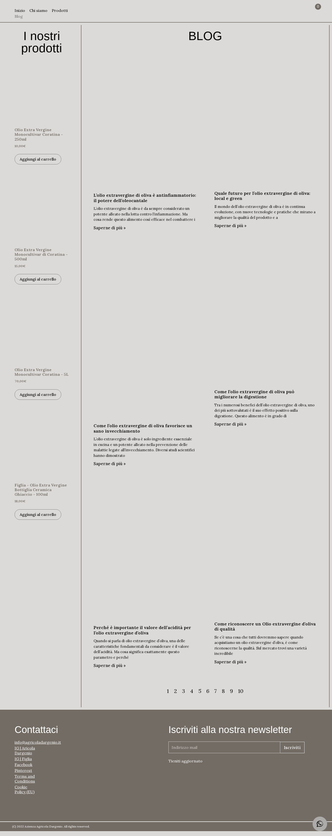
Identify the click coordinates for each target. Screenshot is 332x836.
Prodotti (60, 10)
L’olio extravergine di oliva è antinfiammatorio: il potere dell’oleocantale (145, 197)
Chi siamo (38, 10)
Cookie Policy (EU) (25, 789)
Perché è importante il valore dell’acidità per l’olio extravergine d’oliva (142, 630)
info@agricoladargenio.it (27, 742)
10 (240, 691)
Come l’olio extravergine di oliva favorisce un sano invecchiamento (143, 428)
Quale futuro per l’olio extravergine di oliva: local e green (262, 195)
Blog (19, 16)
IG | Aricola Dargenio (25, 750)
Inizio (20, 10)
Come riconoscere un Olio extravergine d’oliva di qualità (265, 626)
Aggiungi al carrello (38, 159)
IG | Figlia (23, 758)
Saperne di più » (110, 227)
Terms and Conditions (25, 779)
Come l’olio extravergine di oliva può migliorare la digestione (254, 394)
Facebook (23, 764)
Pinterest (23, 770)
